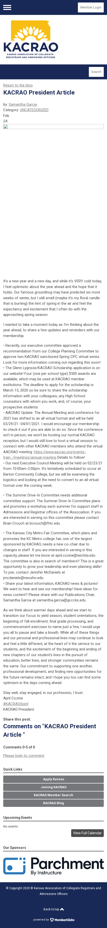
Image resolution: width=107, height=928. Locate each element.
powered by (41, 919)
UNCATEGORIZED (34, 110)
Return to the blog (18, 85)
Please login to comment (23, 755)
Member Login (90, 7)
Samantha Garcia (23, 104)
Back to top (52, 909)
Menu (7, 7)
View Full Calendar (87, 833)
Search (96, 72)
